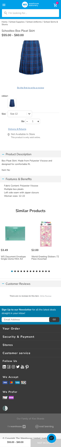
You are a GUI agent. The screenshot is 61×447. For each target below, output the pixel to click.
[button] (51, 438)
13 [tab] (49, 271)
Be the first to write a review (30, 87)
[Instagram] (13, 366)
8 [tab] (33, 271)
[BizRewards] (5, 397)
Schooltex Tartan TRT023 (11, 103)
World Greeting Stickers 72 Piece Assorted (45, 258)
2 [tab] (15, 271)
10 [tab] (40, 271)
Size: (4, 114)
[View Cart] (53, 5)
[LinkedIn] (4, 366)
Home (4, 21)
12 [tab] (46, 271)
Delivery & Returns (17, 129)
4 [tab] (21, 271)
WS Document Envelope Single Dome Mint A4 (13, 258)
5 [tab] (24, 271)
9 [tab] (36, 271)
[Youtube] (22, 367)
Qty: (23, 121)
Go (54, 319)
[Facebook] (8, 366)
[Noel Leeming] (45, 426)
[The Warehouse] (17, 426)
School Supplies (16, 21)
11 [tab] (43, 271)
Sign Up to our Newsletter (17, 309)
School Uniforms (34, 21)
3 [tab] (18, 271)
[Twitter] (18, 366)
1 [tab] (12, 271)
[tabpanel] (15, 244)
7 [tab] (30, 271)
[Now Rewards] (11, 397)
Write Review (45, 296)
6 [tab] (27, 271)
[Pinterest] (27, 367)
